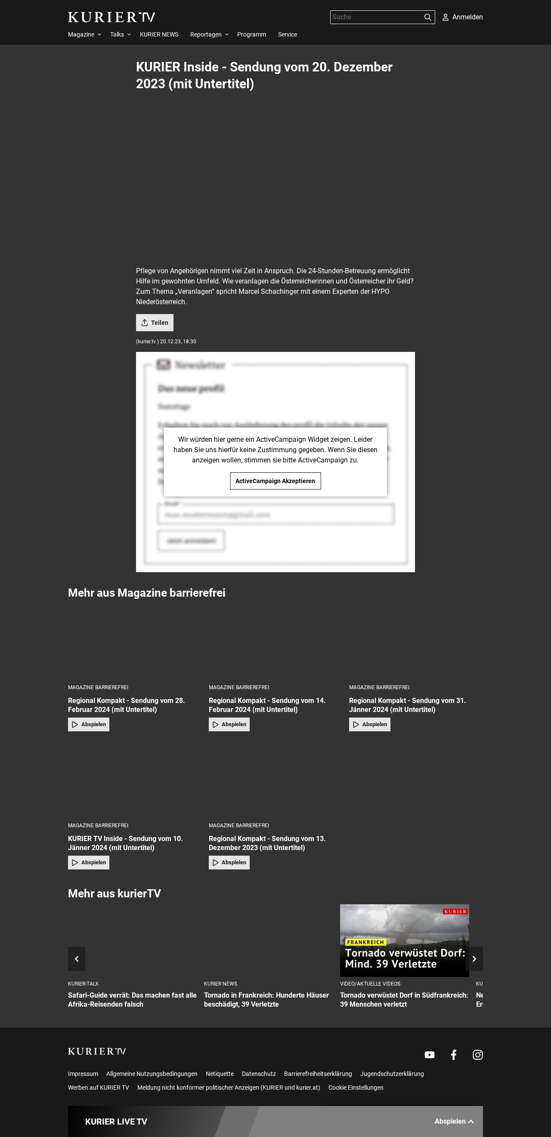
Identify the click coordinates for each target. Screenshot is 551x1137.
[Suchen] (428, 17)
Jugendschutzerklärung (392, 1073)
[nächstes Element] (474, 959)
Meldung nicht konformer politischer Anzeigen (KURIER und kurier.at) (228, 1087)
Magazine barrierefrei (98, 687)
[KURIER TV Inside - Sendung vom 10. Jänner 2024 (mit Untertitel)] (135, 779)
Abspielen (93, 724)
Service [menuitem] (287, 34)
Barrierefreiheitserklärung (318, 1073)
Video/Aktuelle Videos (370, 984)
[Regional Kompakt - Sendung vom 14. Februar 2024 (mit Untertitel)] (276, 641)
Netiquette (220, 1073)
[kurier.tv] (97, 1051)
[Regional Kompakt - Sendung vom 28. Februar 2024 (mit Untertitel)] (135, 641)
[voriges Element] (76, 959)
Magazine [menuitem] (81, 34)
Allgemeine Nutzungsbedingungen (152, 1073)
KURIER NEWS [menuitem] (159, 34)
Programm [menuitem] (251, 34)
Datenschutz (259, 1073)
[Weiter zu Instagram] (478, 1055)
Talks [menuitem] (117, 34)
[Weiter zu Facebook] (454, 1055)
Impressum (83, 1073)
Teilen (159, 322)
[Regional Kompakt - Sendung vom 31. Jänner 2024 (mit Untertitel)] (416, 641)
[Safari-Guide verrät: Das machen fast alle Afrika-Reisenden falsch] (132, 940)
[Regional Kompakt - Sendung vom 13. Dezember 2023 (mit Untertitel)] (276, 779)
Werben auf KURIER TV (98, 1087)
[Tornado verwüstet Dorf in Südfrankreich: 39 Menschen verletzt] (404, 940)
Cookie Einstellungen (356, 1087)
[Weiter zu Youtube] (429, 1055)
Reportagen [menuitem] (206, 34)
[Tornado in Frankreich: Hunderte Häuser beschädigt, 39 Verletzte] (268, 940)
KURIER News (220, 984)
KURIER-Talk (83, 984)
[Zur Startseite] (111, 17)
